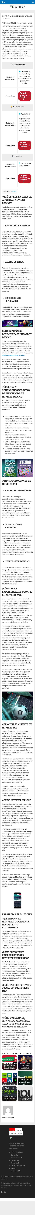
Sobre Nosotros (17, 1152)
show (14, 191)
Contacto (14, 1155)
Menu (3, 2)
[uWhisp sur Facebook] (2, 1193)
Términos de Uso (17, 1158)
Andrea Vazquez (8, 1118)
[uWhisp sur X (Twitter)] (5, 1193)
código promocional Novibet (13, 355)
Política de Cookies (18, 1166)
